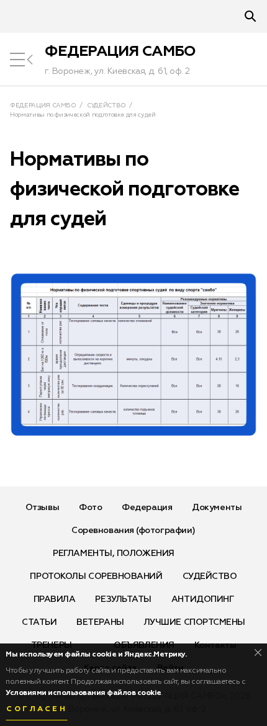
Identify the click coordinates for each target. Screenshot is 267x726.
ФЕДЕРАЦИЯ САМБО (120, 51)
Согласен (36, 709)
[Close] (258, 652)
